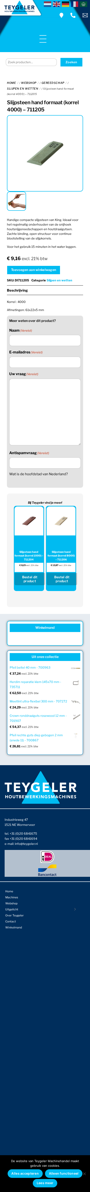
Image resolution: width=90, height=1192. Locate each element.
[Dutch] (48, 4)
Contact (10, 921)
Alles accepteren (25, 1173)
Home (11, 83)
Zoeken (71, 62)
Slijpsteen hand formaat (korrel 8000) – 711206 (61, 555)
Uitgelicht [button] (11, 909)
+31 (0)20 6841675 (23, 833)
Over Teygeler (14, 915)
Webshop (28, 83)
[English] (57, 4)
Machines (11, 897)
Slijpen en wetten (22, 88)
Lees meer (45, 1183)
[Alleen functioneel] (84, 1173)
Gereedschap (53, 83)
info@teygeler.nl (26, 844)
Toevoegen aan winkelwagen (33, 270)
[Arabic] (84, 4)
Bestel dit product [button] (30, 579)
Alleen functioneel (64, 1173)
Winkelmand (13, 927)
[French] (75, 4)
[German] (66, 4)
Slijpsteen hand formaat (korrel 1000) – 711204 (29, 555)
